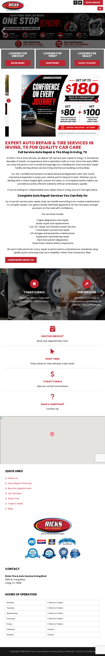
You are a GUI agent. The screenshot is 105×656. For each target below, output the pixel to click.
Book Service (93, 2)
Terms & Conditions (85, 651)
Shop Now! (52, 63)
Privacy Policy (57, 651)
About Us (13, 478)
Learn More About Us (21, 259)
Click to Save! (87, 63)
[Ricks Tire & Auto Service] (13, 2)
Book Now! (18, 63)
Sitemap (70, 651)
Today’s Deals (15, 503)
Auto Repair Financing (19, 483)
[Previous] (3, 31)
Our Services (14, 493)
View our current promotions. (52, 384)
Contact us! (52, 406)
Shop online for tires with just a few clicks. (52, 361)
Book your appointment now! (52, 338)
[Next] (101, 31)
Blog (10, 508)
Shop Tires (13, 498)
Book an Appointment (20, 488)
